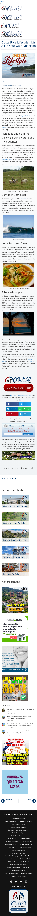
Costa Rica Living (10, 844)
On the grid (26, 867)
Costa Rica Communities (18, 827)
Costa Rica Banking (11, 821)
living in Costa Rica (26, 116)
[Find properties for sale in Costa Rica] (18, 455)
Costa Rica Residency (18, 850)
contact (32, 361)
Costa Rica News (11, 847)
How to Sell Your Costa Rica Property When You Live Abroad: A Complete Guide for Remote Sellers (20, 724)
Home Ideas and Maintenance (18, 864)
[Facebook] (11, 881)
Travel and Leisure (10, 859)
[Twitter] (16, 881)
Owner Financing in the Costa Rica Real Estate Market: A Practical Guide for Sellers (19, 717)
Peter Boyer (29, 337)
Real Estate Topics (25, 847)
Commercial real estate (18, 818)
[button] (12, 404)
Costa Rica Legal (27, 841)
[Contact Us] (18, 384)
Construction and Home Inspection (18, 830)
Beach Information (25, 821)
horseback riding (7, 159)
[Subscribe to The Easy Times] (18, 430)
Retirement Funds (26, 873)
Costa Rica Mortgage (25, 844)
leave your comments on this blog (20, 395)
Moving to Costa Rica (13, 867)
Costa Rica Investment (11, 841)
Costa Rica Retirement (18, 853)
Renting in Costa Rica (11, 873)
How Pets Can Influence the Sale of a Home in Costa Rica (20, 710)
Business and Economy (18, 824)
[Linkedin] (26, 881)
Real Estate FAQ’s (24, 862)
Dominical (5, 127)
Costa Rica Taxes (26, 856)
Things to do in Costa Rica (18, 876)
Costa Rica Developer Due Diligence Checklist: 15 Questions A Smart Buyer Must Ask (19, 732)
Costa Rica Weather (26, 859)
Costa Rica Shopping (11, 856)
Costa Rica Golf (12, 839)
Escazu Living (11, 862)
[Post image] (3, 710)
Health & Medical (25, 839)
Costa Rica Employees (18, 833)
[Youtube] (21, 881)
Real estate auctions (18, 870)
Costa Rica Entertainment (18, 836)
